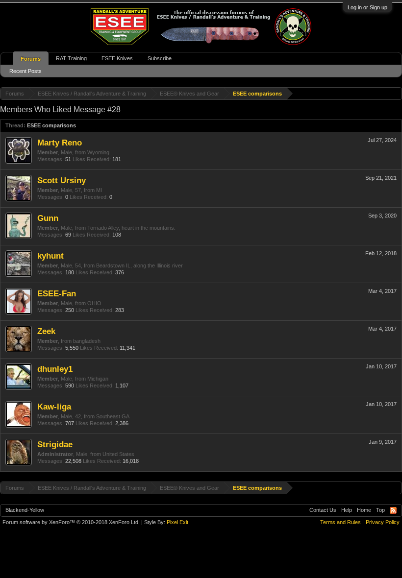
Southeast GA (112, 416)
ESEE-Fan (56, 293)
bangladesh (86, 341)
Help (346, 510)
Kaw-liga (54, 406)
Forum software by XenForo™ (71, 522)
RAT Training (71, 58)
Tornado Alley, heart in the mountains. (131, 228)
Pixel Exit (177, 522)
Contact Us (322, 510)
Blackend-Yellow (24, 510)
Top (380, 510)
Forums (31, 59)
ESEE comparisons (51, 125)
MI (99, 190)
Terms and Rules (340, 522)
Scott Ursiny (61, 180)
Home (364, 510)
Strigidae (55, 444)
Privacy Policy (383, 522)
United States (118, 454)
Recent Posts (25, 71)
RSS (393, 510)
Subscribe (160, 58)
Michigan (97, 379)
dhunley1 (55, 369)
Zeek (46, 331)
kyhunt (50, 256)
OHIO (94, 303)
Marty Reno (59, 142)
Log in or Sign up (367, 7)
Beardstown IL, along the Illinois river (139, 265)
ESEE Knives (117, 58)
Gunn (47, 218)
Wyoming (98, 152)
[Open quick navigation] (396, 93)
